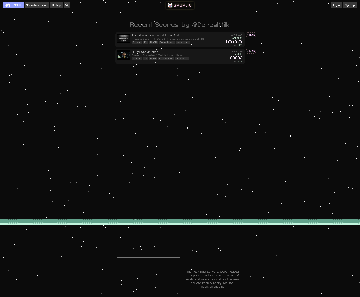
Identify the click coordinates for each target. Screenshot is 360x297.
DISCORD (17, 5)
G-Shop (56, 5)
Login (336, 5)
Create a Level (37, 5)
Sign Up (350, 5)
